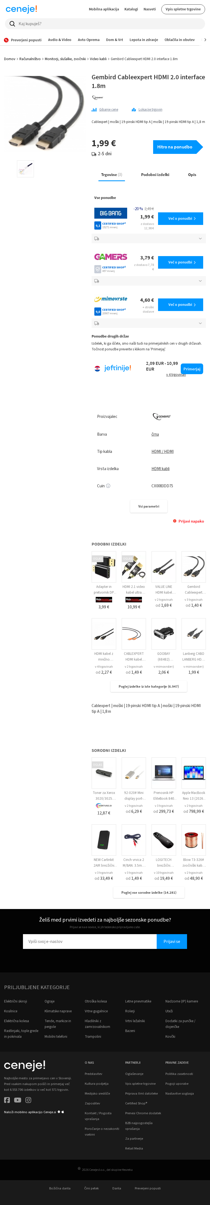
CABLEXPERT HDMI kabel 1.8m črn (134, 659)
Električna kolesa (16, 1021)
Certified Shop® (136, 1103)
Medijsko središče (97, 1093)
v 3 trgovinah (194, 599)
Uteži (169, 1011)
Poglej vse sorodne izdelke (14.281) (148, 892)
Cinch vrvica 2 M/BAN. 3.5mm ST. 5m (134, 865)
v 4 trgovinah (104, 666)
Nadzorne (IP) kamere (181, 1001)
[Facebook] (7, 1101)
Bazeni (130, 1030)
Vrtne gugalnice (96, 1011)
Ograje (49, 1001)
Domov (9, 59)
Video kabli (98, 59)
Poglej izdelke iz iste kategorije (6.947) (149, 686)
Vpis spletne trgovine (183, 9)
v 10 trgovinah (164, 872)
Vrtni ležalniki (135, 1021)
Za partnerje (134, 1138)
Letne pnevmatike (138, 1001)
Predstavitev (93, 1073)
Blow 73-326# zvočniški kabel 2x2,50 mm (193, 865)
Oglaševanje (134, 1073)
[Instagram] (28, 1101)
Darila (116, 1188)
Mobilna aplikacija (104, 9)
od (164, 605)
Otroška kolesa (96, 1001)
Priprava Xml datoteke (141, 1093)
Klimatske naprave (58, 1011)
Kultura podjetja (97, 1083)
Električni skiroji (15, 1001)
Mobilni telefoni (56, 1036)
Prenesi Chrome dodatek (143, 1113)
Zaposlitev (92, 1103)
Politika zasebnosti (179, 1073)
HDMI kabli (160, 469)
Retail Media (134, 1148)
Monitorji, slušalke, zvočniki (65, 59)
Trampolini (93, 1036)
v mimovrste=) (164, 666)
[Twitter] (17, 1101)
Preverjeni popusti (148, 1188)
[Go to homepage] (21, 9)
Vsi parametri (148, 506)
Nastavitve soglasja (179, 1093)
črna (155, 434)
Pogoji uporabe (176, 1083)
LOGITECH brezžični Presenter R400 (164, 865)
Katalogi (131, 9)
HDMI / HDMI (162, 452)
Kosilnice (10, 1011)
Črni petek (91, 1188)
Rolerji (130, 1011)
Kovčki (170, 1036)
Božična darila (60, 1188)
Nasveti (150, 9)
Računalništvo (30, 59)
